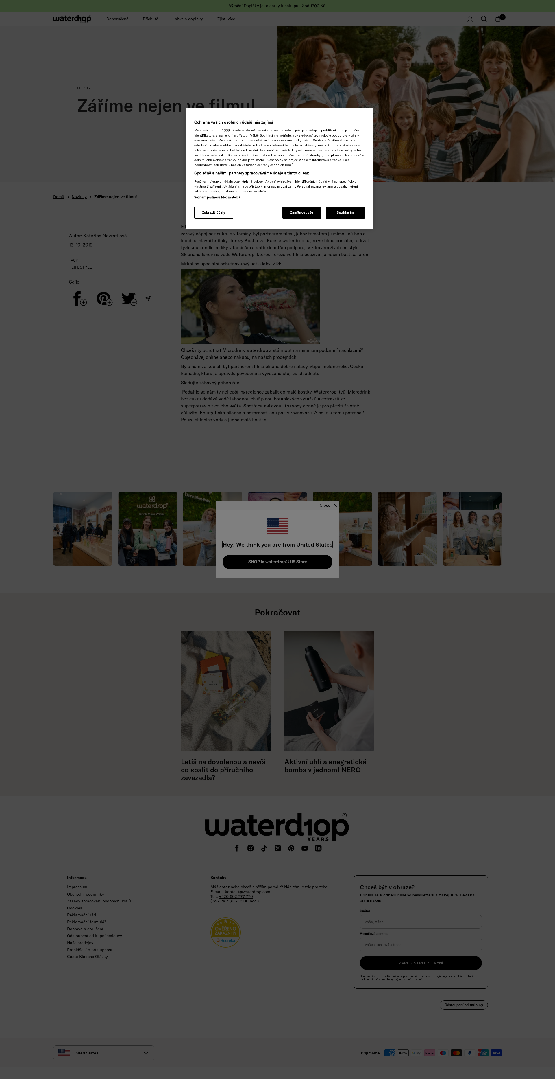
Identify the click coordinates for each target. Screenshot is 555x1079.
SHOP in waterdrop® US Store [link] (277, 561)
